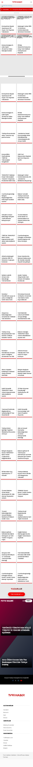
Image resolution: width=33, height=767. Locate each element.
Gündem (5, 14)
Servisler (5, 34)
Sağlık (5, 27)
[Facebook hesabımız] (5, 764)
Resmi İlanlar (7, 31)
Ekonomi (5, 17)
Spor (4, 24)
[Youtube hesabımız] (21, 764)
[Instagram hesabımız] (15, 764)
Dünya (5, 20)
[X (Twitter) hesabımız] (10, 764)
